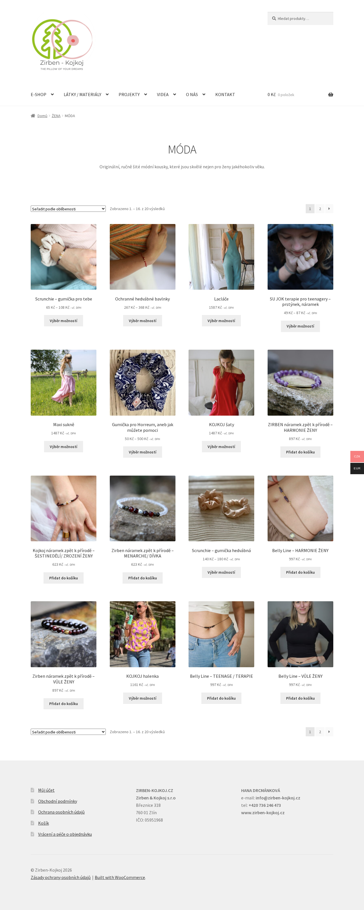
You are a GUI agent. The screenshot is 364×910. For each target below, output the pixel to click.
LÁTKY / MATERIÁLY (82, 94)
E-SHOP (38, 94)
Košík (43, 823)
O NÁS (192, 94)
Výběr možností (63, 320)
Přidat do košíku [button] (300, 452)
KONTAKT (225, 94)
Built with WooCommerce (120, 877)
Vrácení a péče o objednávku (65, 834)
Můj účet (46, 790)
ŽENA (56, 115)
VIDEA (163, 94)
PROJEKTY (129, 94)
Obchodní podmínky (57, 801)
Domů (42, 115)
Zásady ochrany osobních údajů (61, 877)
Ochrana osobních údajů (61, 812)
